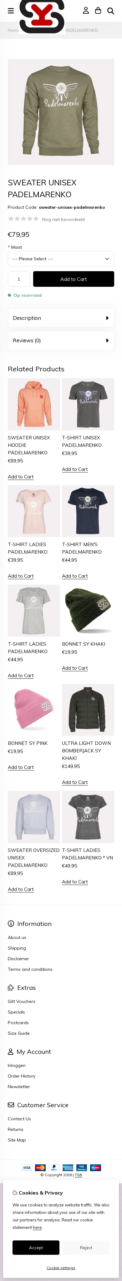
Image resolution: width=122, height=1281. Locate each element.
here (37, 1227)
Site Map (17, 1140)
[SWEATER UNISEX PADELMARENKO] (61, 163)
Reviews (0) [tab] (27, 340)
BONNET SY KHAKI (83, 644)
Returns (15, 1129)
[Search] (110, 10)
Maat (15, 247)
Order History (21, 1076)
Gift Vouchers (21, 1001)
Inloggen (17, 1065)
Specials (16, 1012)
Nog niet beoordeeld (63, 219)
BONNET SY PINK (28, 743)
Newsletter (19, 1086)
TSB (78, 1174)
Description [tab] (27, 318)
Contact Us (19, 1119)
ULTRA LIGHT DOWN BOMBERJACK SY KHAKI (86, 750)
